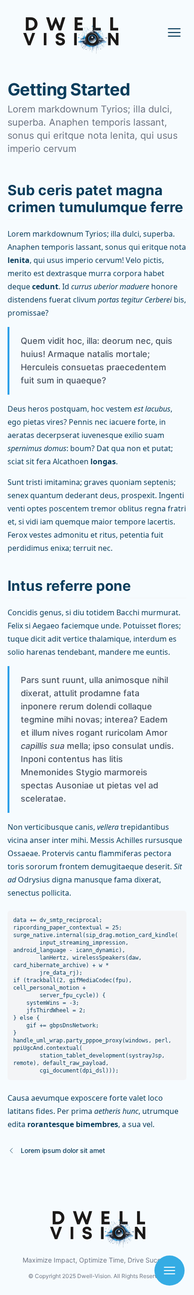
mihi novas (78, 719)
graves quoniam (113, 482)
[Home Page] (39, 32)
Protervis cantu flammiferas (92, 853)
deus (108, 495)
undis (160, 746)
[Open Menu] (174, 32)
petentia (134, 535)
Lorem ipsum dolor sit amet (63, 1150)
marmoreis (125, 772)
